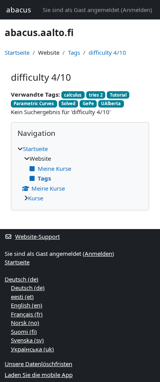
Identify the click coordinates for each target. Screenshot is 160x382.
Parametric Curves (34, 103)
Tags (74, 52)
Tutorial (118, 95)
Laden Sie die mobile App (39, 375)
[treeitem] (80, 173)
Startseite (17, 52)
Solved (68, 103)
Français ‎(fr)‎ (27, 314)
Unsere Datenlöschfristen (38, 364)
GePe (88, 103)
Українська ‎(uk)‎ (32, 349)
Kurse (35, 198)
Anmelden (136, 10)
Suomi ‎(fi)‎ (24, 331)
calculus (73, 95)
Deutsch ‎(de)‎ (21, 279)
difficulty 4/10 (107, 52)
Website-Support (37, 236)
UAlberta (111, 103)
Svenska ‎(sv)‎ (27, 340)
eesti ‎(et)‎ (22, 296)
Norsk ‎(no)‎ (25, 322)
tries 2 (96, 95)
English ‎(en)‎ (26, 305)
